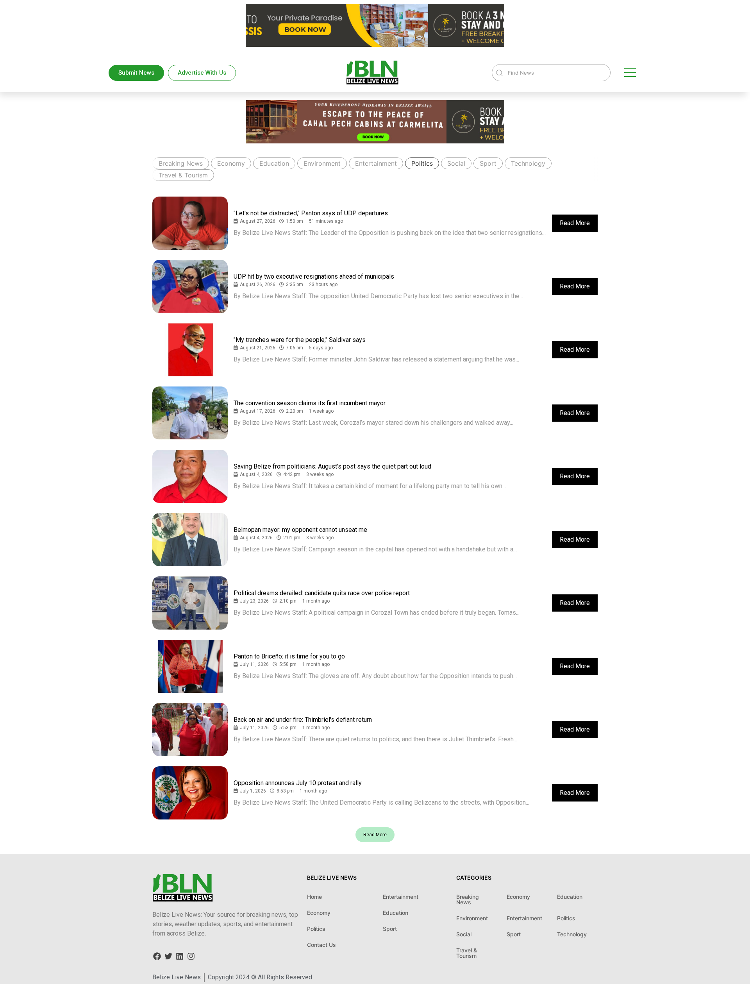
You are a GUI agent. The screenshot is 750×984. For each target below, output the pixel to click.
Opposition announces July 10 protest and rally (298, 783)
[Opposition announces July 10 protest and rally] (190, 792)
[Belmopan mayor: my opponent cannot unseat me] (190, 539)
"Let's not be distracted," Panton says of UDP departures (311, 213)
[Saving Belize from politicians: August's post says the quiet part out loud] (190, 476)
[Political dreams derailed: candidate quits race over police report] (190, 603)
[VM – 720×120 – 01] (375, 44)
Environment (322, 163)
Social (456, 163)
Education (274, 163)
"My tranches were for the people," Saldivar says (300, 340)
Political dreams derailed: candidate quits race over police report (322, 593)
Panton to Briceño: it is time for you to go (289, 656)
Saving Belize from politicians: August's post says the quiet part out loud (332, 466)
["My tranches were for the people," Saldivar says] (190, 349)
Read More (575, 223)
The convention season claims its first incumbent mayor (310, 403)
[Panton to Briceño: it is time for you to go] (190, 666)
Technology (528, 163)
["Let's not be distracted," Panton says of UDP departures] (190, 223)
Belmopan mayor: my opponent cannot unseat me (300, 529)
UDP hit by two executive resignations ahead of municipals (314, 276)
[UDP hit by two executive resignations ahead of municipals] (190, 286)
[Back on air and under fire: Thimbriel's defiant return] (190, 729)
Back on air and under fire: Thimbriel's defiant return (303, 719)
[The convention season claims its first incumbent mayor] (190, 413)
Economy (231, 163)
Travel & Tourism (183, 175)
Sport (488, 163)
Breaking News (181, 163)
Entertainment (376, 163)
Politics (422, 163)
